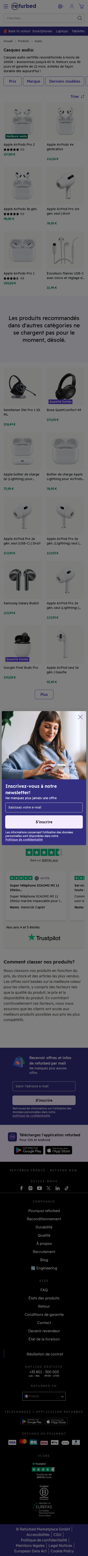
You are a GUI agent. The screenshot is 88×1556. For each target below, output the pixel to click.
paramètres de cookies (31, 783)
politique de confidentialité (46, 788)
